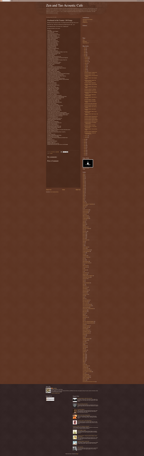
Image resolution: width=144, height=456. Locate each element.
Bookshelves (85, 41)
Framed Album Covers (86, 277)
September (86, 61)
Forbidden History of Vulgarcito (88, 275)
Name (84, 318)
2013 (85, 150)
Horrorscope (85, 292)
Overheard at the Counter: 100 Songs (90, 103)
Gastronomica (85, 278)
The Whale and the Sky (86, 370)
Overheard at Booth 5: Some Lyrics (90, 90)
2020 (85, 139)
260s (83, 198)
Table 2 (84, 355)
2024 (85, 51)
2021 (85, 55)
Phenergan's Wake (86, 327)
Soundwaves (85, 350)
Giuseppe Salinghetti (86, 282)
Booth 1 (84, 232)
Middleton (84, 315)
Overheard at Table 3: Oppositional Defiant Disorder (90, 95)
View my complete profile (55, 393)
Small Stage (85, 347)
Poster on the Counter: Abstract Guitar (83, 415)
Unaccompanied (85, 374)
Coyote (84, 254)
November (86, 58)
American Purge (85, 212)
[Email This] (63, 152)
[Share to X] (65, 152)
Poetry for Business (86, 330)
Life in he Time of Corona (87, 304)
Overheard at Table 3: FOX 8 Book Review (84, 420)
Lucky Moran (85, 310)
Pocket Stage (85, 328)
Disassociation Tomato (86, 262)
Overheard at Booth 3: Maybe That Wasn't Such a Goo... (90, 81)
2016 (85, 145)
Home (63, 189)
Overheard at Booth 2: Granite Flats (83, 441)
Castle (84, 242)
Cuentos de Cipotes (86, 257)
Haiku (84, 284)
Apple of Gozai (85, 215)
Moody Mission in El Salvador (87, 19)
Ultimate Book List (86, 42)
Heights (84, 285)
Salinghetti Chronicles (86, 338)
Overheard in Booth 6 (80, 409)
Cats (83, 244)
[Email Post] (61, 151)
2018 (85, 142)
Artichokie (84, 219)
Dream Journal (85, 265)
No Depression (85, 22)
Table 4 (84, 358)
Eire (83, 268)
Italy (83, 297)
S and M (84, 335)
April (85, 69)
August (86, 63)
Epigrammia (85, 274)
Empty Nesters (85, 272)
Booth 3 (84, 235)
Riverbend (84, 334)
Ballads (84, 222)
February (86, 135)
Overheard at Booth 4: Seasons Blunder (90, 119)
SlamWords (84, 345)
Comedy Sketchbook (86, 251)
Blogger (77, 453)
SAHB (84, 337)
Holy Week (84, 288)
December (86, 57)
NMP (83, 320)
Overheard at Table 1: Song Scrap (90, 82)
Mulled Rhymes (85, 317)
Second (84, 341)
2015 (85, 147)
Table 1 (84, 354)
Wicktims (84, 380)
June (86, 66)
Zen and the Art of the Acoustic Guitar (89, 381)
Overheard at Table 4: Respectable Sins (90, 116)
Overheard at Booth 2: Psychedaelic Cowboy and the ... (90, 123)
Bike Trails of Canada (86, 228)
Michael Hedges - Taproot (81, 430)
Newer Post (48, 189)
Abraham (84, 202)
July (85, 64)
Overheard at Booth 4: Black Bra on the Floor (84, 398)
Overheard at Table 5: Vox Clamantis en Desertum (81, 426)
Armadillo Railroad (86, 218)
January (86, 137)
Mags (83, 314)
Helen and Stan (85, 287)
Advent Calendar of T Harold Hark (88, 204)
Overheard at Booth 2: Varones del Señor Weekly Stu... (90, 133)
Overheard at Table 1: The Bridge (89, 99)
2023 (85, 52)
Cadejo (84, 241)
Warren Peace (85, 378)
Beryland (84, 224)
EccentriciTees (85, 267)
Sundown (84, 351)
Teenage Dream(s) (86, 365)
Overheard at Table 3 (86, 325)
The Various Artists (86, 368)
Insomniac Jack (85, 294)
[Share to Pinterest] (67, 152)
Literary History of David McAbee (88, 308)
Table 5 (84, 360)
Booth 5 (84, 238)
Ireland (84, 295)
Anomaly (84, 214)
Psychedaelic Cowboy (86, 331)
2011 (85, 153)
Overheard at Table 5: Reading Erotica (90, 131)
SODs (84, 348)
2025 (85, 49)
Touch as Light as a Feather (87, 371)
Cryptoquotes (85, 255)
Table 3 (84, 357)
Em (83, 271)
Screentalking (85, 340)
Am (83, 208)
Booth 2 (84, 234)
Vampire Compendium (86, 377)
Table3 (84, 361)
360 (83, 199)
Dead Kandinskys (85, 261)
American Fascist (85, 209)
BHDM (84, 225)
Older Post (78, 189)
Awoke (84, 221)
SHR (83, 344)
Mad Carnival (85, 311)
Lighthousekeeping (86, 307)
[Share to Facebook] (66, 152)
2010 (83, 175)
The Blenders (85, 367)
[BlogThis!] (64, 152)
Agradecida (84, 205)
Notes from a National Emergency (88, 321)
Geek (83, 281)
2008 (83, 174)
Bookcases (84, 231)
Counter (51, 153)
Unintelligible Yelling (86, 375)
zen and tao (55, 388)
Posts (48, 398)
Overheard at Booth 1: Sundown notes (90, 72)
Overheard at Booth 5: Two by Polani (90, 105)
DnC (83, 264)
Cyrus (84, 258)
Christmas (84, 248)
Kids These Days (85, 301)
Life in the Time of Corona (87, 305)
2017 (83, 184)
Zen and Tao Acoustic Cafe (64, 5)
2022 (85, 54)
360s (83, 201)
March (86, 71)
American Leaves (85, 211)
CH (83, 245)
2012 (85, 151)
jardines (84, 298)
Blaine (84, 229)
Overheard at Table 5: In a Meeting (90, 89)
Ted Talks (84, 364)
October (86, 60)
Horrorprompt (85, 291)
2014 (85, 148)
